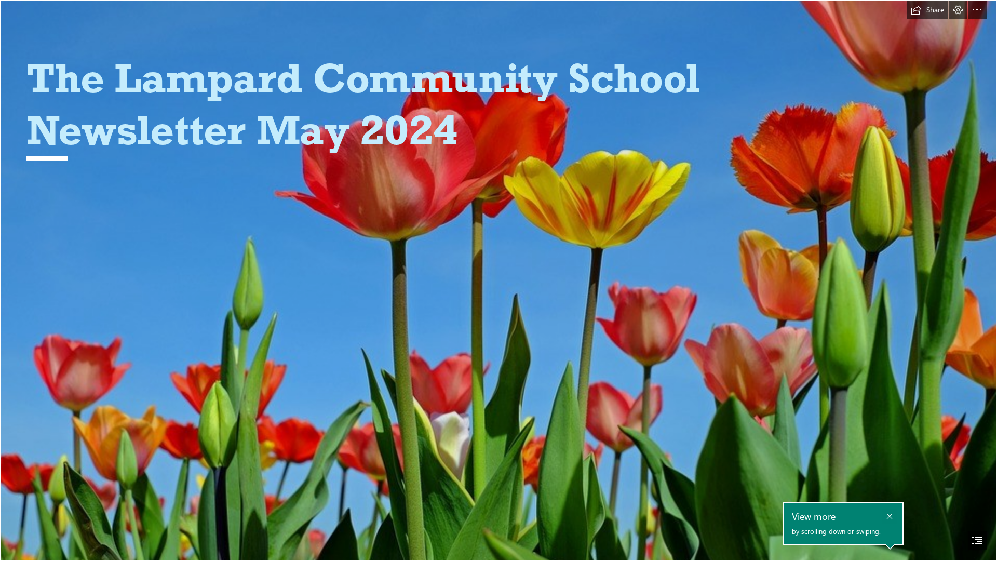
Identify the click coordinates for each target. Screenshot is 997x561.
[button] (927, 10)
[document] (498, 280)
